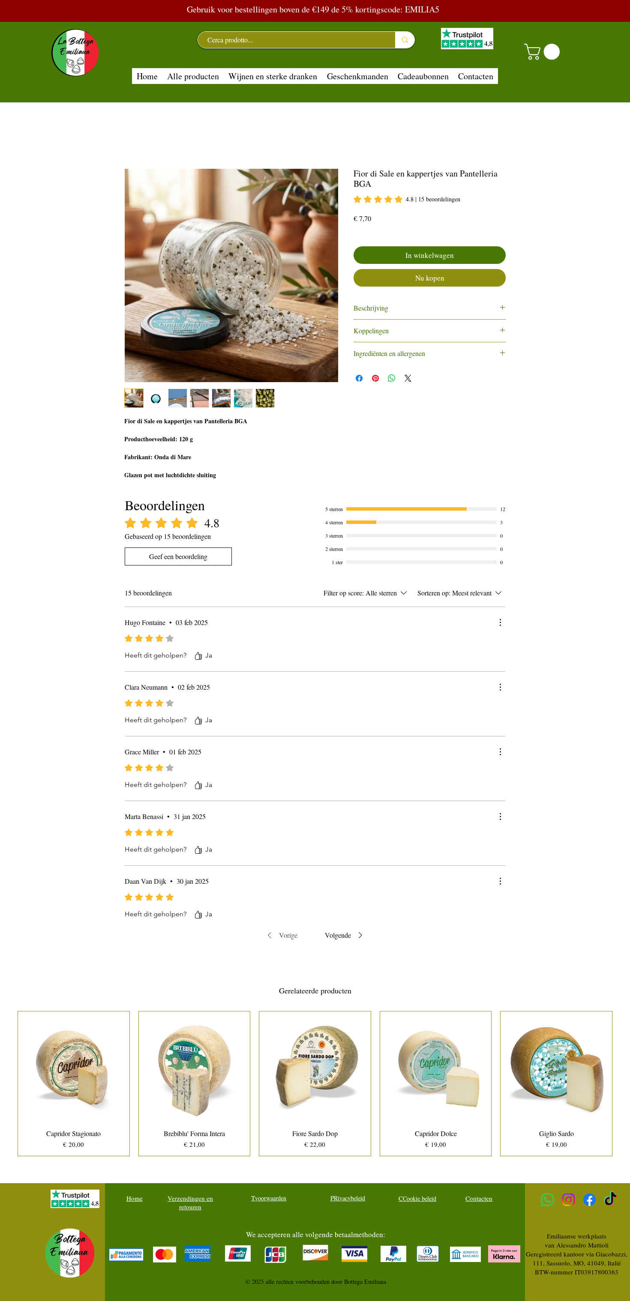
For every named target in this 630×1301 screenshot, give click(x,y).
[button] (544, 52)
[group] (315, 1084)
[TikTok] (610, 1199)
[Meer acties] (500, 622)
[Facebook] (589, 1199)
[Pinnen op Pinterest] (375, 378)
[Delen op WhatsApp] (392, 378)
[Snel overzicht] (73, 1067)
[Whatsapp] (547, 1199)
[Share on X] (408, 378)
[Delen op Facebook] (359, 378)
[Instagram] (568, 1199)
